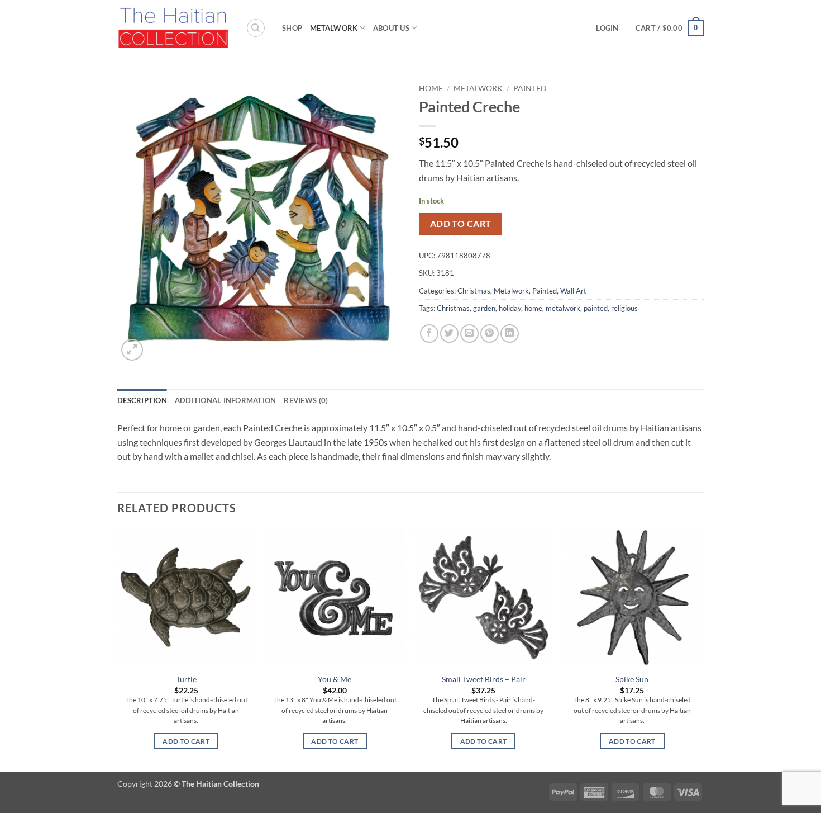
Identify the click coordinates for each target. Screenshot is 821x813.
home (533, 308)
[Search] (256, 28)
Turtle (186, 679)
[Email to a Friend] (469, 333)
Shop (292, 27)
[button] (607, 28)
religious (624, 308)
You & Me (334, 679)
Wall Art (573, 290)
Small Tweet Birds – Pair (484, 679)
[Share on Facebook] (429, 333)
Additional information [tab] (225, 400)
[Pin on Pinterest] (489, 333)
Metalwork (333, 27)
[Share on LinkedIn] (509, 333)
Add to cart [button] (186, 741)
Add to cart (460, 224)
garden (484, 308)
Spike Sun (631, 679)
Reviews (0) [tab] (306, 400)
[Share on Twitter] (449, 333)
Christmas (473, 290)
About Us (391, 27)
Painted (530, 88)
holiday (510, 308)
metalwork (563, 308)
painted (596, 308)
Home (431, 88)
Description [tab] (142, 400)
